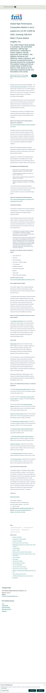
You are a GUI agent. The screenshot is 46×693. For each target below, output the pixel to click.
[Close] (44, 685)
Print (3, 603)
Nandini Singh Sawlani (14, 496)
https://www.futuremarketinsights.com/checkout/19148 (22, 279)
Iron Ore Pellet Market (17, 565)
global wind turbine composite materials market (22, 428)
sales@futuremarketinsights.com (27, 508)
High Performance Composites (16, 527)
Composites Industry (25, 529)
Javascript (4, 611)
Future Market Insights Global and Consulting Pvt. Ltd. (19, 77)
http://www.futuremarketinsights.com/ (10, 596)
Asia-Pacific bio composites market (20, 421)
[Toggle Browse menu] (41, 6)
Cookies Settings (5, 690)
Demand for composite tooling (16, 413)
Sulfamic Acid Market (17, 537)
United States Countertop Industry (20, 568)
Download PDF (5, 605)
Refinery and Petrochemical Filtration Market (22, 552)
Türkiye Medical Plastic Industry (19, 574)
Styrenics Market (16, 550)
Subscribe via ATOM (6, 609)
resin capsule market (16, 459)
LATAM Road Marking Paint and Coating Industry (23, 576)
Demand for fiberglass (15, 444)
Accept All (32, 690)
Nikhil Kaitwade (13, 343)
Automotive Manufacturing (28, 527)
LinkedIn (12, 512)
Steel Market (15, 559)
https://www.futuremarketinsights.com (22, 510)
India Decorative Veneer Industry (19, 566)
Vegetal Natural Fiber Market (19, 563)
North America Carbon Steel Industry (20, 543)
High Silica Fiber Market (18, 561)
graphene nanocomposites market (22, 389)
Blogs (19, 512)
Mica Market (15, 577)
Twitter (16, 512)
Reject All (40, 690)
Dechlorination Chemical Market (19, 539)
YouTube (23, 512)
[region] (23, 688)
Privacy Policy (4, 688)
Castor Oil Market (16, 557)
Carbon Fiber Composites (15, 529)
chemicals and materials (17, 321)
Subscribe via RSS (6, 607)
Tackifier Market (16, 548)
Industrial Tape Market (17, 541)
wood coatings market (17, 453)
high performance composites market (18, 86)
